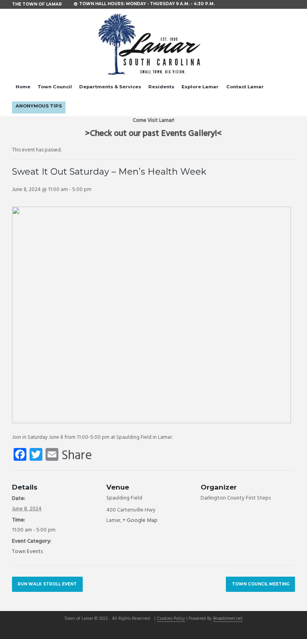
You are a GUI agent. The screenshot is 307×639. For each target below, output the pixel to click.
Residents (161, 87)
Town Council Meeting (260, 583)
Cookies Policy (171, 619)
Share (77, 456)
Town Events (27, 551)
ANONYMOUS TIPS (39, 106)
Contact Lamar (245, 87)
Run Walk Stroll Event (47, 583)
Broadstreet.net (228, 619)
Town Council (55, 87)
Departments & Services (110, 87)
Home (23, 87)
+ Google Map (140, 520)
